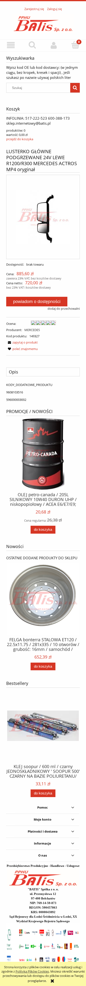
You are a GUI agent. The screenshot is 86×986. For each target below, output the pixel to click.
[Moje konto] (53, 45)
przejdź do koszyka (19, 139)
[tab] (43, 372)
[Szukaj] (75, 88)
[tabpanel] (43, 392)
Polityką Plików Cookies (32, 971)
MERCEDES (32, 330)
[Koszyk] (75, 45)
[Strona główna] (43, 22)
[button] (11, 45)
